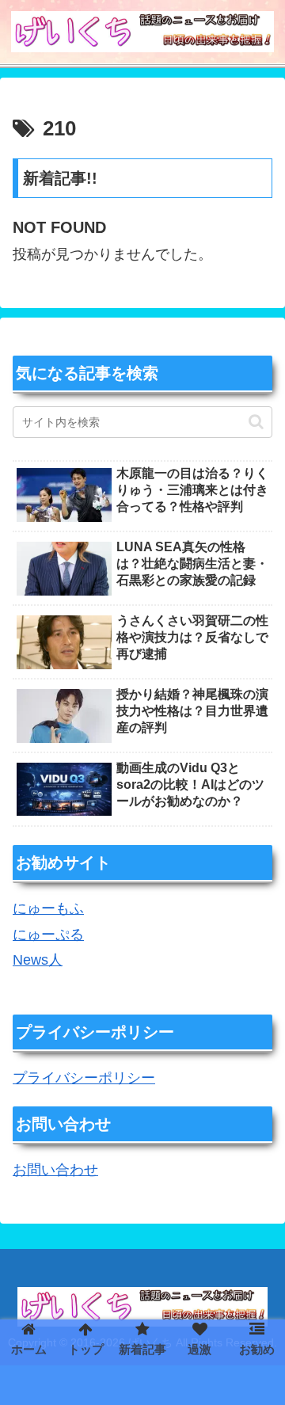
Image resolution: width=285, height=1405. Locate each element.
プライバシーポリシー (84, 1078)
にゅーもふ (48, 908)
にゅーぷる (48, 934)
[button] (256, 422)
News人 (38, 960)
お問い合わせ (55, 1170)
